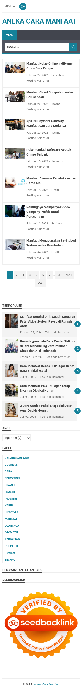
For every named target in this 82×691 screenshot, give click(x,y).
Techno (55, 104)
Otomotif (11, 532)
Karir (9, 505)
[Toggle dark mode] (22, 6)
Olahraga (12, 525)
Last (41, 282)
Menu (8, 6)
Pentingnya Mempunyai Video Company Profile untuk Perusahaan (48, 211)
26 (59, 275)
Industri (11, 498)
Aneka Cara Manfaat (39, 21)
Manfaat (11, 519)
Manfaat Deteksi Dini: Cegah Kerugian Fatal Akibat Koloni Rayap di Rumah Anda (47, 321)
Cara (8, 471)
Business (56, 223)
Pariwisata (13, 539)
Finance (10, 485)
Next (69, 275)
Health (55, 190)
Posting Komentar (37, 80)
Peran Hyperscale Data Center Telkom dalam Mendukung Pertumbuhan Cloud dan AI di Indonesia (47, 346)
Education (57, 75)
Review (10, 552)
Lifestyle (11, 512)
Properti (11, 546)
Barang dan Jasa (17, 458)
